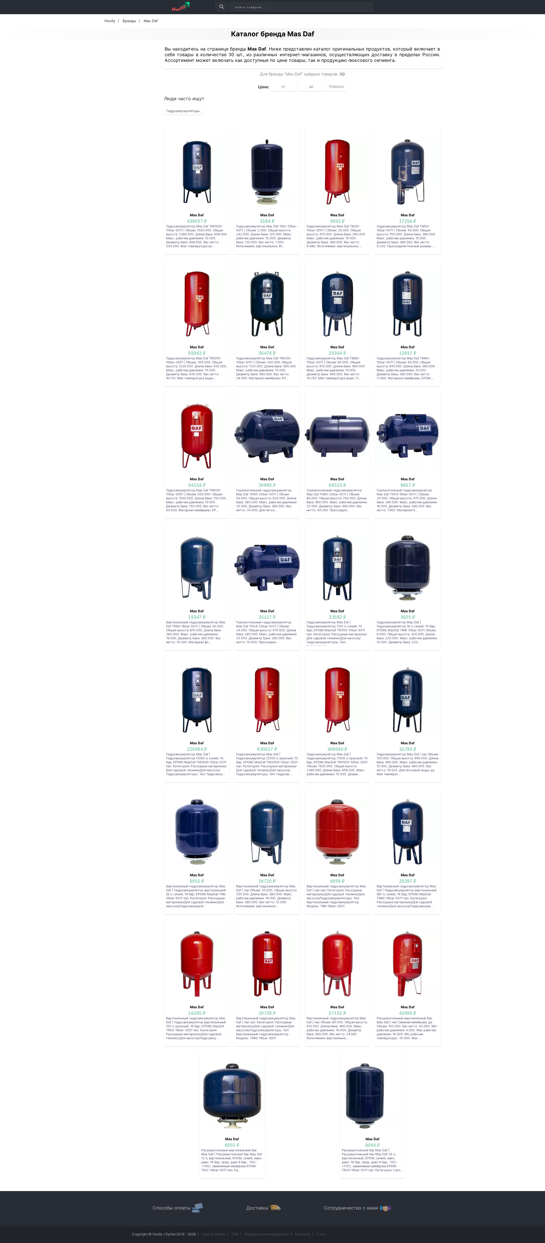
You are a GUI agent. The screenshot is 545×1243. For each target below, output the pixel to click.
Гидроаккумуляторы (183, 111)
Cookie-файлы (214, 1234)
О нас (321, 1234)
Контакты (303, 1234)
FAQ (235, 1234)
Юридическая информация (266, 1234)
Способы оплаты (171, 1208)
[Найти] (222, 7)
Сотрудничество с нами (351, 1208)
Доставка (257, 1208)
